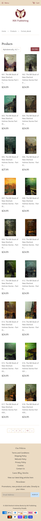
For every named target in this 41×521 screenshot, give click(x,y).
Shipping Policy (21, 456)
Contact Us (20, 468)
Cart (37, 3)
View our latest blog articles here (20, 477)
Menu (7, 3)
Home (4, 31)
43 (28, 430)
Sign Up (35, 495)
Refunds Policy (20, 459)
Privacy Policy (20, 462)
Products (13, 31)
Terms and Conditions (20, 453)
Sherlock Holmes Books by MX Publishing (22, 506)
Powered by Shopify (19, 508)
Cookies (20, 465)
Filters (35, 49)
